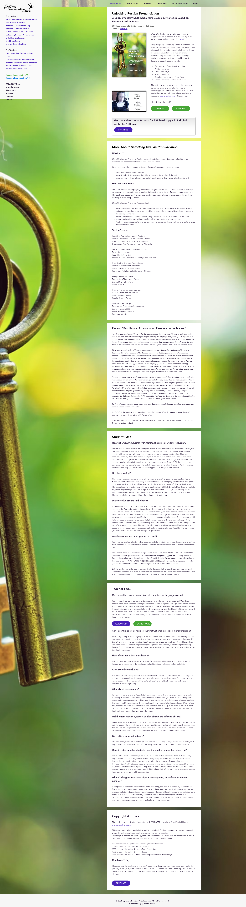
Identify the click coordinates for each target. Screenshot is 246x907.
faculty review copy (168, 96)
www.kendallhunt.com (121, 825)
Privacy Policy (135, 903)
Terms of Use (150, 903)
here (180, 39)
